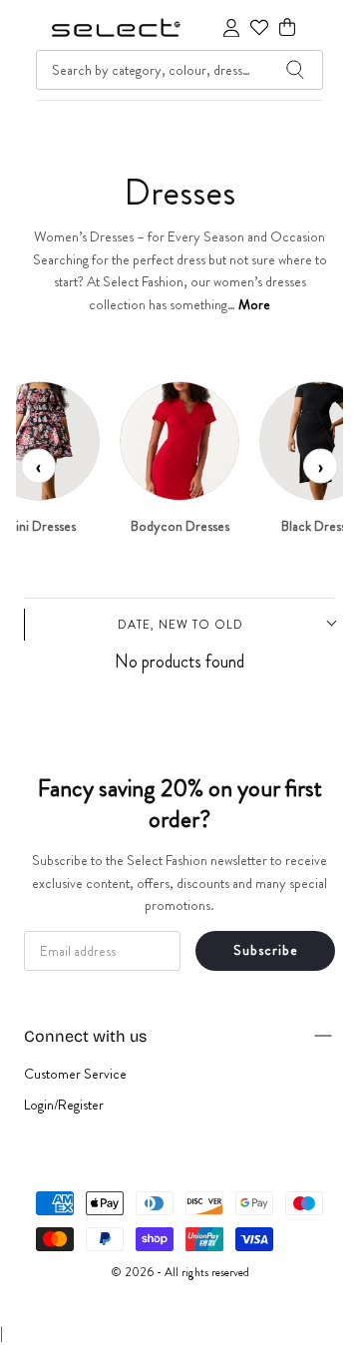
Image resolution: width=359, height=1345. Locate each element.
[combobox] (179, 70)
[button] (287, 27)
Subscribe (265, 950)
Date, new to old (180, 625)
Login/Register (64, 1105)
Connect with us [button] (85, 1036)
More (254, 304)
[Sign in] (231, 28)
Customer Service (75, 1074)
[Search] (295, 70)
